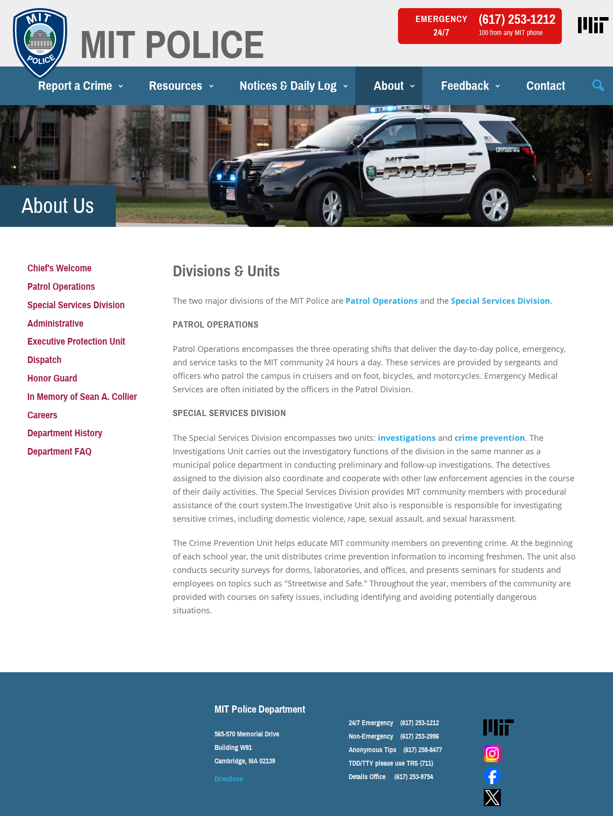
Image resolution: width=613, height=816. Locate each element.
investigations (407, 437)
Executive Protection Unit (76, 341)
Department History (64, 433)
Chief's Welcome (59, 268)
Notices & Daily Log (288, 85)
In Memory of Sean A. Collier (82, 396)
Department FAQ (59, 451)
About (389, 85)
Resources (175, 85)
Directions (229, 779)
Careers (42, 415)
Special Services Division (500, 300)
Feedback (465, 85)
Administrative (55, 323)
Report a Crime (75, 85)
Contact (545, 85)
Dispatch (44, 360)
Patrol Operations (382, 300)
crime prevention (490, 437)
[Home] (40, 44)
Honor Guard (52, 378)
